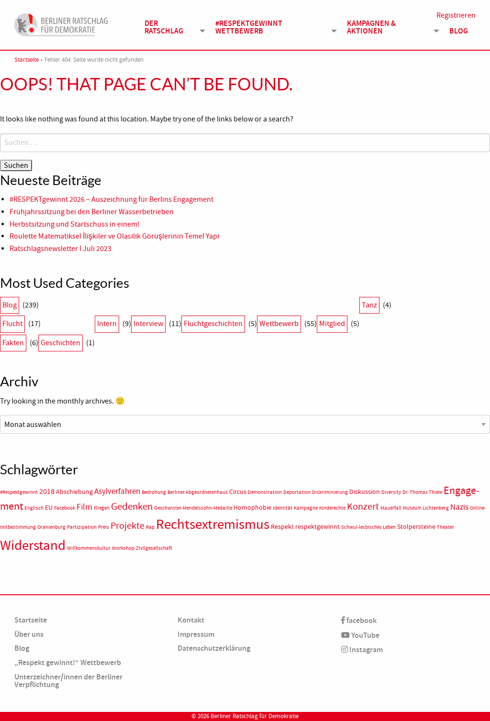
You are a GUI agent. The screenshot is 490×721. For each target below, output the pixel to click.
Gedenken (132, 506)
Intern (107, 323)
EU (49, 507)
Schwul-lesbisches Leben (368, 527)
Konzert (363, 506)
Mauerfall (390, 508)
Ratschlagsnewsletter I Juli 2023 (60, 248)
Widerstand (33, 545)
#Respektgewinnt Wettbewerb (248, 27)
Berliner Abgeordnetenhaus (197, 492)
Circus (237, 492)
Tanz (369, 305)
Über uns (29, 634)
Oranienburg (51, 527)
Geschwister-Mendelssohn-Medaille (193, 508)
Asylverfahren (117, 491)
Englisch (34, 508)
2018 (47, 491)
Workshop (123, 548)
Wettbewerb (279, 323)
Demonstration (265, 492)
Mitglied (332, 323)
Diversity (391, 492)
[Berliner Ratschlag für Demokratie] (61, 23)
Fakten (13, 343)
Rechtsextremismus (212, 524)
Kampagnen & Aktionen (371, 27)
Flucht (12, 323)
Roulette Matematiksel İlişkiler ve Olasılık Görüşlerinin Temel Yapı (114, 236)
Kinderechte (332, 508)
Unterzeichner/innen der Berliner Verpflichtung (68, 680)
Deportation (297, 492)
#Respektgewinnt (19, 492)
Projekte (128, 526)
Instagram (365, 650)
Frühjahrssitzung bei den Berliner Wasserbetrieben (92, 212)
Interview (148, 323)
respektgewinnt (317, 527)
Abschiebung (74, 492)
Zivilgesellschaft (154, 548)
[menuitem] (172, 27)
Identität (282, 508)
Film (84, 507)
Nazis (459, 507)
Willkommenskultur (89, 548)
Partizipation (82, 527)
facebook (361, 620)
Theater (445, 527)
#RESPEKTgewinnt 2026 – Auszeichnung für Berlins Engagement (111, 199)
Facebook (64, 508)
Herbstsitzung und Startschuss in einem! (75, 224)
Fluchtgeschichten (213, 323)
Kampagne (306, 508)
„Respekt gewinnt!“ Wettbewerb (67, 662)
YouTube (364, 635)
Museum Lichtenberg (426, 508)
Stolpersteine (416, 527)
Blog (458, 31)
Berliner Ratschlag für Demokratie (255, 716)
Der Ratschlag (164, 27)
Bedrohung (154, 492)
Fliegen (102, 508)
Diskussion (364, 492)
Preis (103, 527)
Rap (150, 527)
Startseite (26, 60)
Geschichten (60, 343)
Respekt (282, 527)
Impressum (196, 634)
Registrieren (456, 15)
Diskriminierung (330, 492)
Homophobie (252, 507)
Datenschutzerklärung (214, 648)
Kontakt (191, 620)
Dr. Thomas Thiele (422, 492)
